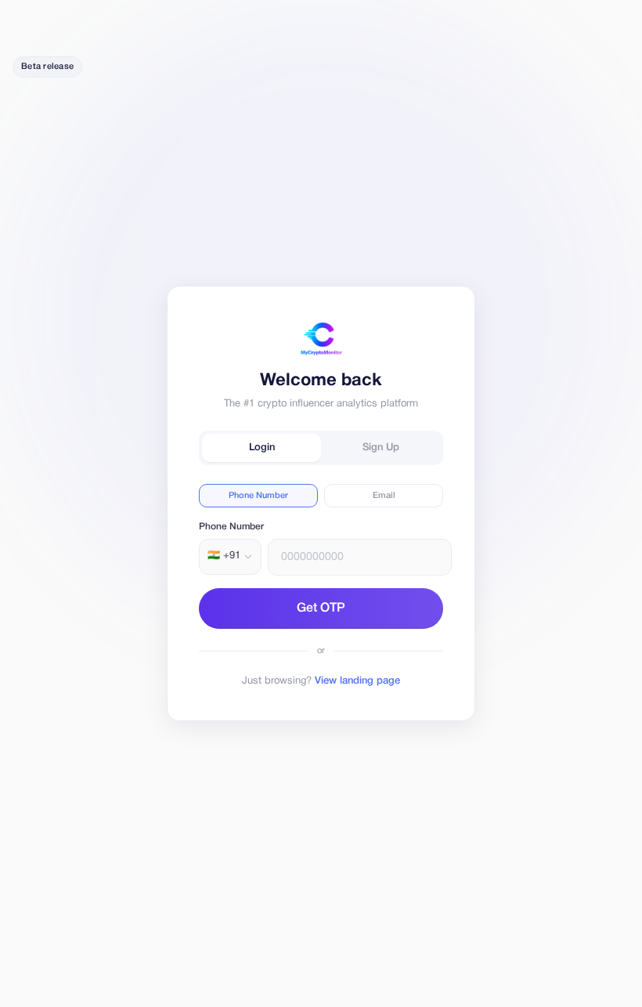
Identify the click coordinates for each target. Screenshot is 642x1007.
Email (384, 496)
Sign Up (380, 447)
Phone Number (258, 496)
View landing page (357, 681)
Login (262, 447)
